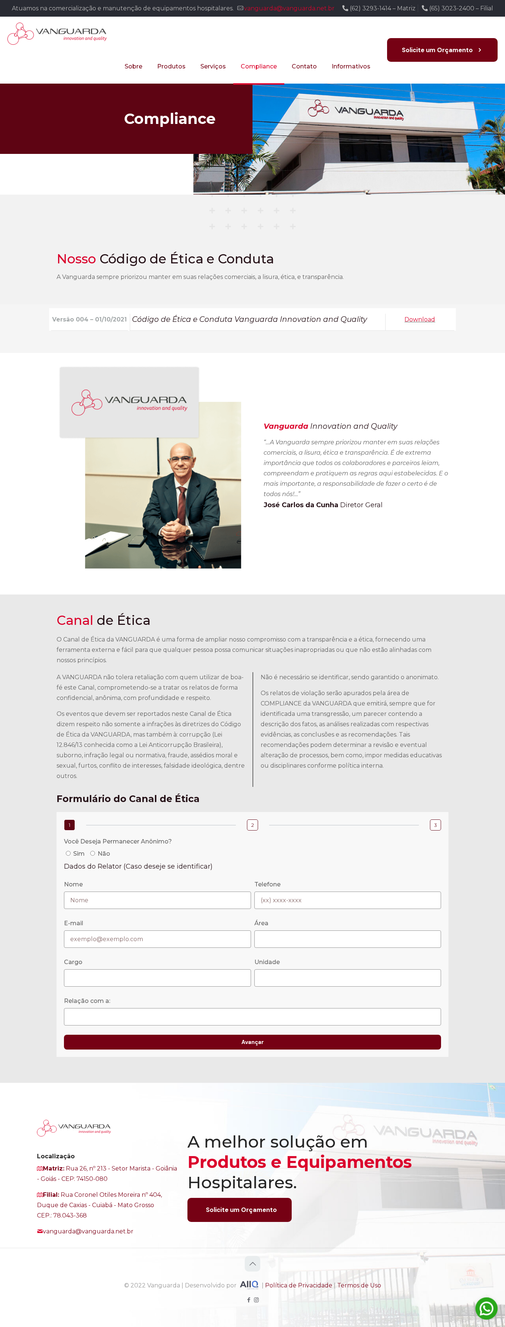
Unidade (267, 962)
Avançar (252, 1042)
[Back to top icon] (252, 1264)
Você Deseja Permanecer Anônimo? (118, 841)
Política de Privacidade (298, 1285)
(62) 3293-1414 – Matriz (382, 8)
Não (104, 853)
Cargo (73, 962)
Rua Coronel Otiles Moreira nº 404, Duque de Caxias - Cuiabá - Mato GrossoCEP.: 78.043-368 (99, 1205)
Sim (79, 853)
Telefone (267, 884)
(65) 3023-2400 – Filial (460, 8)
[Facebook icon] (248, 1299)
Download (419, 319)
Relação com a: (87, 1000)
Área (261, 923)
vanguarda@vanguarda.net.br (289, 8)
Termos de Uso (359, 1285)
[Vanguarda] (57, 33)
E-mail (73, 923)
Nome (73, 884)
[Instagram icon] (256, 1299)
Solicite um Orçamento (437, 50)
